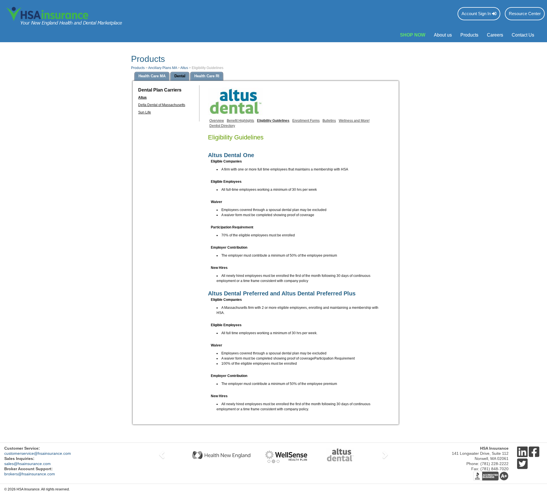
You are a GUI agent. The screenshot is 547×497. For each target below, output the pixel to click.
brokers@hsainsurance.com (29, 474)
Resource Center (525, 13)
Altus (184, 68)
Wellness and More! (354, 121)
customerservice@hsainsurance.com (37, 453)
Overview (216, 121)
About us (443, 35)
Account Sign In (477, 13)
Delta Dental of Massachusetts (161, 105)
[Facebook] (534, 452)
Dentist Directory (222, 126)
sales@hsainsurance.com (27, 463)
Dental (179, 76)
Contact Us (523, 35)
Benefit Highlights (240, 121)
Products (469, 35)
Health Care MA (152, 76)
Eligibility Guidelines (273, 121)
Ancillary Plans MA (162, 68)
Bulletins (329, 121)
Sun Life (144, 112)
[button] (161, 455)
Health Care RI (206, 76)
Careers (495, 35)
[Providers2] (273, 455)
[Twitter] (522, 464)
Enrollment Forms (306, 121)
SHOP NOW (412, 35)
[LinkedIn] (522, 452)
